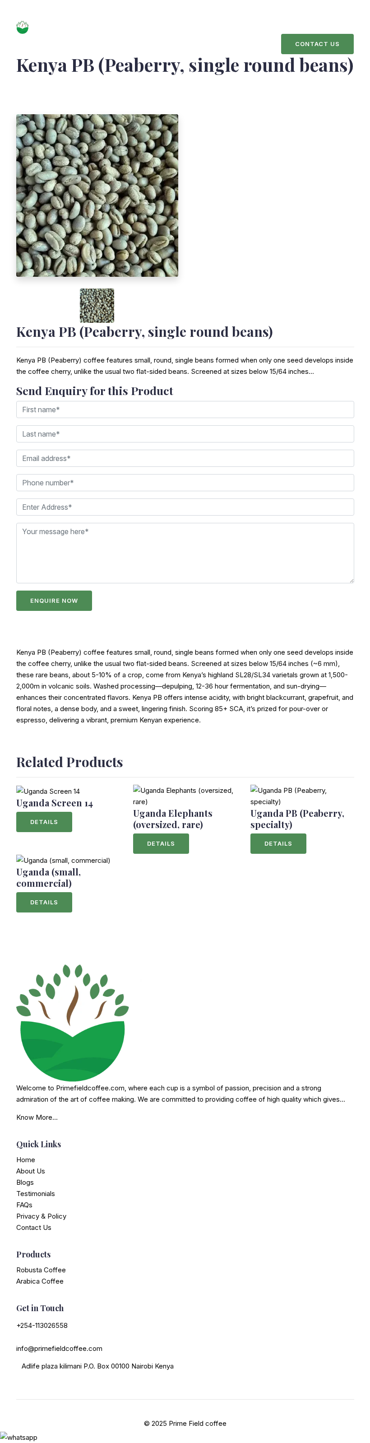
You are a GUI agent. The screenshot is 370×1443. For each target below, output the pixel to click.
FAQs (24, 1205)
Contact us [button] (317, 43)
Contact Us (33, 1227)
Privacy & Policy (41, 1216)
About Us (30, 1171)
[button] (28, 306)
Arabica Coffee (40, 1281)
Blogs (25, 1182)
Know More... (37, 1117)
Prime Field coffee (198, 1423)
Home (25, 1159)
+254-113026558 (42, 1325)
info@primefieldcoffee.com (59, 1348)
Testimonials (35, 1193)
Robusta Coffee (41, 1270)
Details (44, 821)
